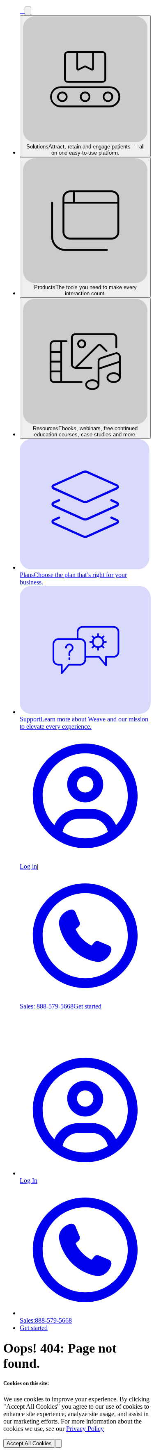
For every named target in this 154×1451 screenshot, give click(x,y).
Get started (87, 1006)
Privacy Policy (85, 1428)
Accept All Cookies (29, 1443)
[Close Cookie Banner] (58, 1443)
